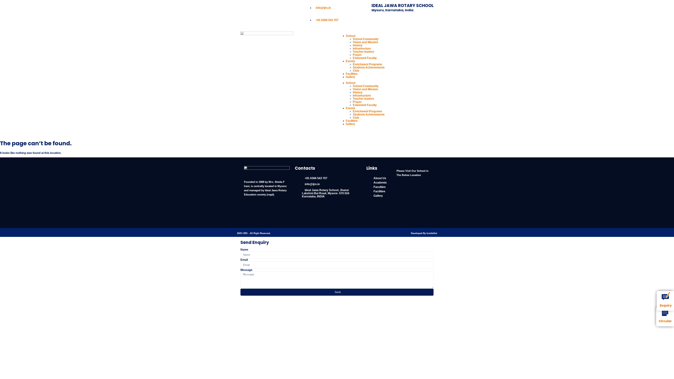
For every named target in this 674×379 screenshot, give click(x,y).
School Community (365, 39)
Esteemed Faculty (365, 57)
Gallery (350, 76)
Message (246, 269)
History (357, 45)
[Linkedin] (254, 8)
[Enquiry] (665, 296)
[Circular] (665, 311)
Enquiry (666, 305)
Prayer (357, 54)
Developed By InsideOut (424, 233)
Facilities (352, 73)
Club (356, 70)
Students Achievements (369, 67)
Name (244, 249)
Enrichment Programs (367, 64)
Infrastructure (362, 48)
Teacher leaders (363, 51)
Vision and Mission (365, 42)
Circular (665, 321)
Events (350, 61)
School (350, 35)
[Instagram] (263, 8)
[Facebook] (244, 8)
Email (244, 259)
